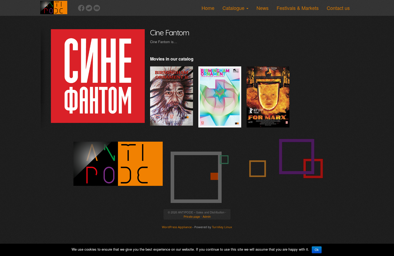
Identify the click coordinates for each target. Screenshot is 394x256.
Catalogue (234, 7)
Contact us (338, 7)
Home (208, 7)
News (263, 7)
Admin (207, 216)
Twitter (89, 8)
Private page (192, 216)
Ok (317, 250)
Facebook (81, 8)
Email (97, 8)
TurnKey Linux (222, 227)
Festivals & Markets (298, 7)
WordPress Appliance (177, 227)
